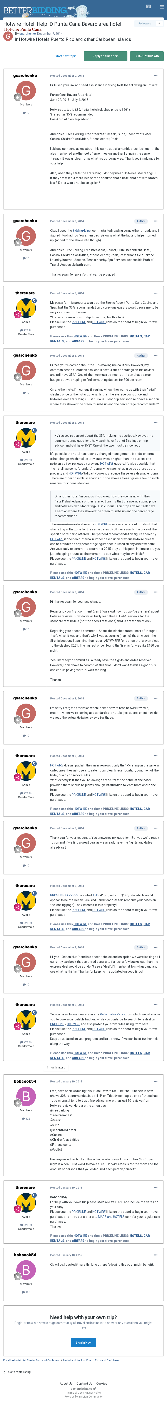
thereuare (25, 293)
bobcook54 (25, 1081)
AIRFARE (78, 341)
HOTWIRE (99, 322)
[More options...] (155, 75)
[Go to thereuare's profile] (26, 308)
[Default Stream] (149, 7)
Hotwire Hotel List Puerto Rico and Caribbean (91, 1360)
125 (27, 1118)
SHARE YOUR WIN (147, 56)
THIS (96, 895)
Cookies (101, 1383)
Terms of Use (74, 1392)
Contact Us (84, 1383)
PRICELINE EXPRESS (64, 895)
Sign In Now (84, 1342)
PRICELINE (79, 322)
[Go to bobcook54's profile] (26, 1096)
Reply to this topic (106, 56)
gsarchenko (27, 33)
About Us (66, 1383)
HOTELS (136, 336)
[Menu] (162, 7)
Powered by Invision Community (83, 1396)
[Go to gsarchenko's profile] (8, 36)
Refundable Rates (112, 1014)
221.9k (27, 330)
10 (27, 112)
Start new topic (66, 56)
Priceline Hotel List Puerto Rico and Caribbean (31, 1360)
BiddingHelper (82, 230)
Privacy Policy (93, 1392)
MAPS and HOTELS (111, 1216)
